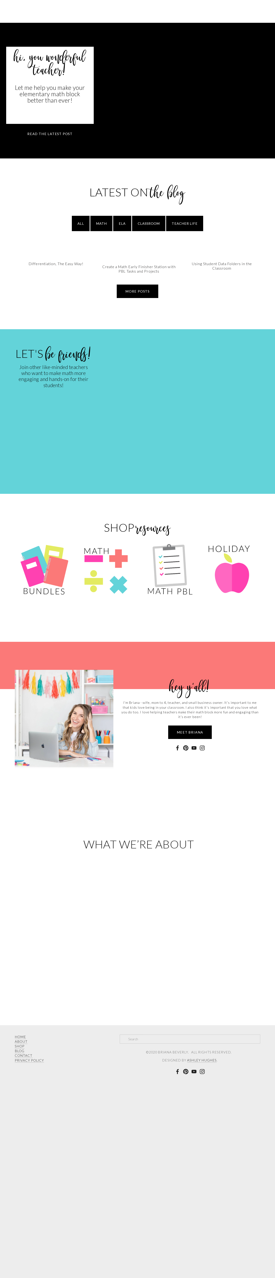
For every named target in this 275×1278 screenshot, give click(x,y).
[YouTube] (194, 748)
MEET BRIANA (190, 732)
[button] (253, 251)
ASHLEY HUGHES (202, 1060)
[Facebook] (177, 748)
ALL (80, 223)
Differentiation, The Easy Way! (56, 263)
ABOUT (21, 1041)
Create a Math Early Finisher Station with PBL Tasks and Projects (139, 268)
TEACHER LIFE (185, 223)
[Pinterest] (185, 748)
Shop (68, 35)
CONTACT (24, 1055)
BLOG (19, 1051)
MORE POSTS (137, 291)
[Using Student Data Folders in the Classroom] (222, 257)
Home (24, 35)
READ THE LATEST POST (50, 134)
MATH (101, 223)
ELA (122, 223)
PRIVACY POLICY (29, 1060)
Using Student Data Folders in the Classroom (222, 265)
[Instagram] (202, 748)
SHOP (20, 1046)
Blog (46, 35)
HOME (20, 1037)
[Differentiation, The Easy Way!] (56, 257)
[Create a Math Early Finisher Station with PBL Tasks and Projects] (139, 259)
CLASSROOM (149, 223)
